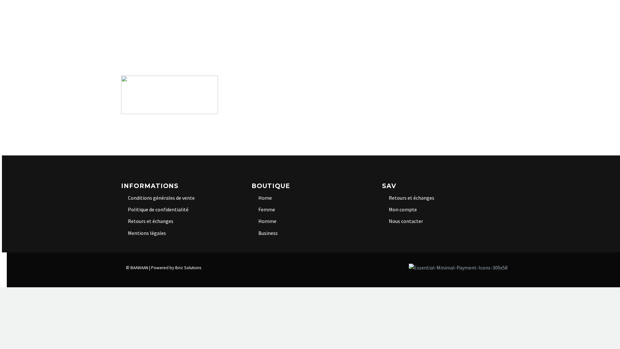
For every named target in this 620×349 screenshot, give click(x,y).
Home (205, 14)
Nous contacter (406, 221)
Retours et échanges (150, 221)
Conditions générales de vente (161, 198)
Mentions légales (147, 233)
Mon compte (403, 209)
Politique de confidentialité (158, 209)
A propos (173, 14)
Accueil (137, 14)
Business (381, 14)
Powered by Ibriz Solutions (176, 267)
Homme (347, 14)
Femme (317, 14)
